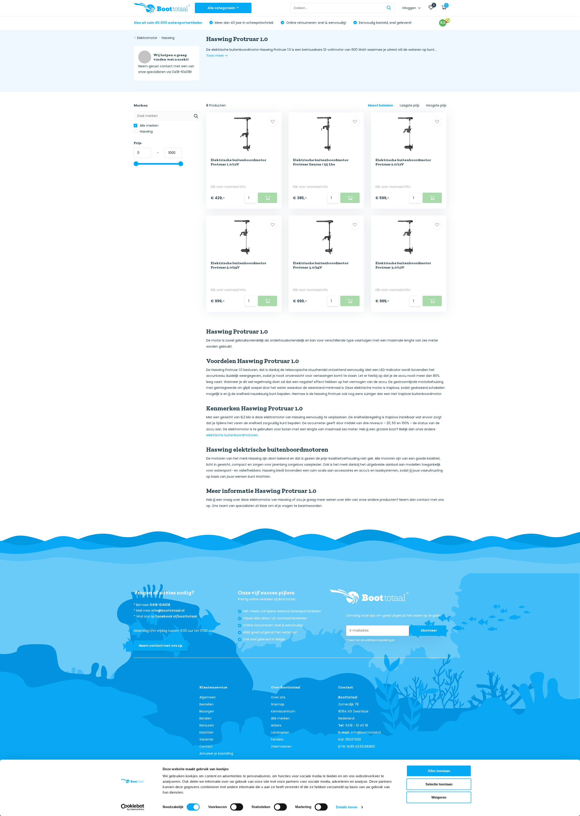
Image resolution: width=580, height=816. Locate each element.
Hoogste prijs (436, 105)
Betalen (205, 718)
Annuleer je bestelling (216, 753)
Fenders (277, 739)
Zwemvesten (281, 746)
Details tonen (346, 807)
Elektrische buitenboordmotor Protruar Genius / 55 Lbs (320, 162)
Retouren (206, 725)
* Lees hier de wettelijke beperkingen (370, 640)
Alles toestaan (439, 771)
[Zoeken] (389, 8)
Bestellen (206, 704)
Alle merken (148, 125)
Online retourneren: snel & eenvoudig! (315, 22)
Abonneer (429, 630)
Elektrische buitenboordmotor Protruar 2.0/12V (403, 162)
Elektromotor (147, 38)
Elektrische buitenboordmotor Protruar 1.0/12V (238, 162)
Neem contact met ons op (160, 645)
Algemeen (207, 697)
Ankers (276, 725)
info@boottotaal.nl (167, 610)
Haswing (168, 38)
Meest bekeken (380, 105)
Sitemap (277, 704)
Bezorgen (206, 711)
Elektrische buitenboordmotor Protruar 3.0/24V (320, 265)
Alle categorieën (221, 8)
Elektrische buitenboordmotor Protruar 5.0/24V (238, 265)
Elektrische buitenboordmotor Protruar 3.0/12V (403, 265)
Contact (206, 746)
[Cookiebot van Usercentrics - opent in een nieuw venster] (132, 807)
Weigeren (438, 797)
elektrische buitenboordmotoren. (232, 435)
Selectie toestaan (438, 784)
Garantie (206, 739)
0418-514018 (160, 605)
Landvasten (280, 732)
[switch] (236, 807)
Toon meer (215, 55)
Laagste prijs (409, 105)
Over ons (278, 697)
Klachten (206, 732)
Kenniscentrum (283, 711)
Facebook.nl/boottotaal (176, 616)
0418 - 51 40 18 (356, 725)
